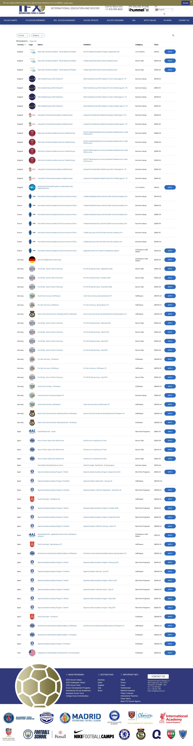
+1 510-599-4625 (114, 9)
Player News (126, 699)
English (161, 9)
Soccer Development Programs (78, 688)
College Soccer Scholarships (77, 696)
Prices (123, 682)
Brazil (100, 691)
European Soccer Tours (75, 693)
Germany (101, 680)
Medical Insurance (128, 691)
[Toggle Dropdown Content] (164, 13)
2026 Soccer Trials (73, 685)
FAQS (123, 680)
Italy (99, 688)
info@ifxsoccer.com (158, 691)
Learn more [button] (68, 3)
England (101, 685)
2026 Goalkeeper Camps (75, 682)
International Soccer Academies (78, 691)
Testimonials (126, 688)
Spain (100, 682)
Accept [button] (185, 3)
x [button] (191, 2)
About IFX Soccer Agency (131, 701)
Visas (123, 685)
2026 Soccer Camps (74, 680)
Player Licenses (127, 693)
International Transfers (129, 696)
